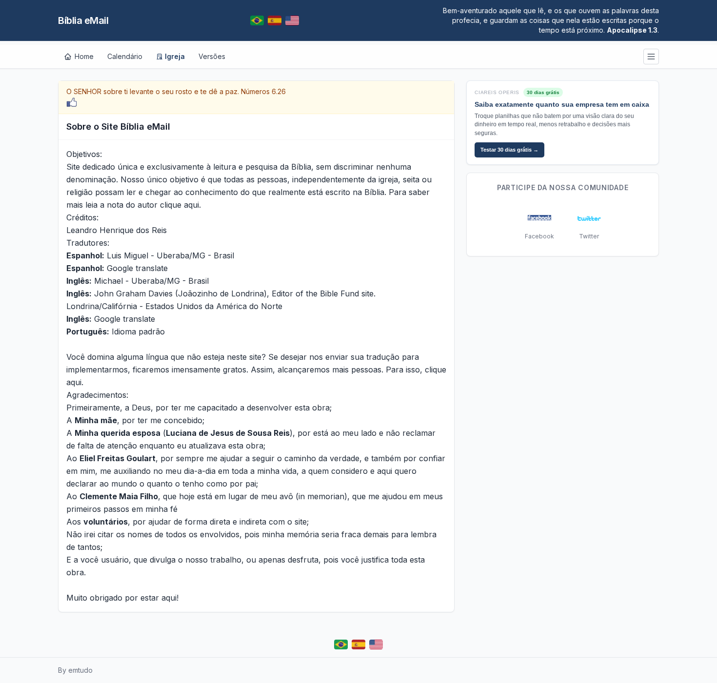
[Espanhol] (274, 20)
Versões (212, 56)
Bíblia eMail (83, 20)
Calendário (124, 56)
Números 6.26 (263, 91)
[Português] (257, 20)
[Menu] (651, 56)
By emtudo (75, 670)
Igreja (175, 56)
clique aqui (179, 205)
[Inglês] (292, 20)
